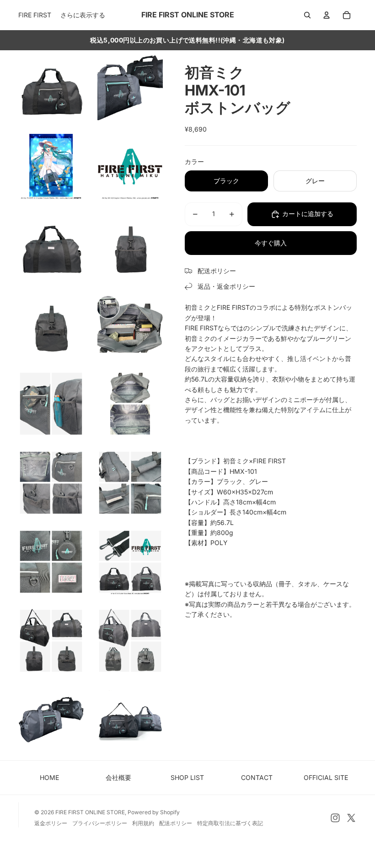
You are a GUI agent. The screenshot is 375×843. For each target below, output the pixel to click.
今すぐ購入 (271, 243)
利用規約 (143, 823)
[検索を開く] (307, 15)
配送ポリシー (175, 823)
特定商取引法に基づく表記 (230, 823)
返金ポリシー (50, 823)
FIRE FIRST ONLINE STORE (90, 812)
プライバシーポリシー (99, 823)
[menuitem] (82, 15)
